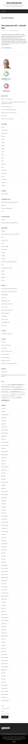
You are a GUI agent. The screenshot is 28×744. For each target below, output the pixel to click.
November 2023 (4, 442)
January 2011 (4, 654)
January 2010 (4, 688)
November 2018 (4, 494)
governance (11, 389)
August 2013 (4, 623)
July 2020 (3, 473)
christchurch (5, 387)
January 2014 (4, 614)
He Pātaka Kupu (4, 294)
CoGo (2, 243)
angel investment (17, 385)
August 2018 (4, 497)
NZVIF (14, 394)
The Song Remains (5, 322)
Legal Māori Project (5, 300)
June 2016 (3, 556)
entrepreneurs (5, 389)
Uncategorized (4, 130)
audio (24, 384)
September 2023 (5, 445)
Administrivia (4, 133)
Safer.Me (3, 255)
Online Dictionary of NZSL (7, 304)
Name (2, 706)
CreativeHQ (12, 387)
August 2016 (4, 549)
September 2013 (5, 620)
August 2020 (4, 470)
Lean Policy (3, 297)
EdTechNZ (3, 342)
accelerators (3, 384)
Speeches (3, 164)
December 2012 (4, 636)
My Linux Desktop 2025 (6, 106)
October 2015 (4, 574)
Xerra (2, 211)
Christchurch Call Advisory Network (9, 288)
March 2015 (3, 583)
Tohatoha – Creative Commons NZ (9, 363)
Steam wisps (4, 115)
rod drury (7, 396)
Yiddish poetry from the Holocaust (9, 112)
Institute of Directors (6, 345)
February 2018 (4, 516)
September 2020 (5, 466)
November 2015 (4, 571)
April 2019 (3, 488)
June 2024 (3, 439)
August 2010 (4, 669)
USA (16, 398)
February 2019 (4, 491)
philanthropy (17, 394)
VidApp (2, 274)
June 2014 (3, 605)
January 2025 (4, 427)
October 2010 (4, 663)
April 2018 (3, 510)
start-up (17, 396)
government (17, 389)
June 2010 (3, 676)
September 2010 (5, 666)
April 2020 (3, 479)
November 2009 (4, 694)
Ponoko (3, 252)
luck (2, 394)
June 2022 (3, 448)
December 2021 (4, 454)
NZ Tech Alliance (5, 354)
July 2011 (3, 642)
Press (2, 161)
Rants (2, 167)
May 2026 (3, 411)
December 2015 (4, 568)
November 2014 (4, 593)
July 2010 (3, 672)
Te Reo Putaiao (4, 319)
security (13, 396)
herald (26, 389)
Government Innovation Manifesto (9, 291)
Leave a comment (14, 30)
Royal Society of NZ (5, 360)
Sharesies (3, 258)
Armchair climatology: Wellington (9, 109)
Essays (2, 139)
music (2, 151)
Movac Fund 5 (4, 249)
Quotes (3, 148)
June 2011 (3, 645)
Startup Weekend (5, 313)
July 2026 (3, 408)
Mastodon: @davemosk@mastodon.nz (9, 222)
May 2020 (3, 476)
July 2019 (3, 485)
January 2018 (4, 519)
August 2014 (4, 599)
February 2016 (4, 565)
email (22, 387)
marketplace (4, 394)
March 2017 (3, 540)
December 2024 (4, 430)
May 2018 (3, 506)
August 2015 (4, 580)
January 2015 (4, 589)
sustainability (4, 398)
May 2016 (3, 559)
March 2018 (3, 513)
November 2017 (4, 525)
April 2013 (3, 626)
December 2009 (4, 691)
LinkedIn (3, 219)
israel (20, 392)
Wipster (3, 280)
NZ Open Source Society (6, 351)
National (10, 394)
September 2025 (5, 414)
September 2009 (5, 700)
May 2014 (3, 608)
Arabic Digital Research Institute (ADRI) (10, 234)
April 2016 (3, 562)
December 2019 (4, 482)
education (18, 387)
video (2, 157)
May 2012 (3, 639)
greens (23, 389)
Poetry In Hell (4, 307)
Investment (4, 173)
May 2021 (3, 460)
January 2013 (4, 633)
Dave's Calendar (4, 193)
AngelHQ (3, 231)
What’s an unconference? (6, 99)
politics (23, 394)
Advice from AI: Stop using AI (7, 118)
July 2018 (3, 500)
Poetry (2, 154)
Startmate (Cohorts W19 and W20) (9, 261)
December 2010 (4, 657)
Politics (3, 176)
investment (15, 392)
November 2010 (4, 660)
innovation (4, 392)
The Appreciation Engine (6, 208)
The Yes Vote (4, 325)
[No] (26, 739)
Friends (3, 142)
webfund (19, 398)
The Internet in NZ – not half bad (13, 26)
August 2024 (4, 436)
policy (21, 394)
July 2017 (3, 534)
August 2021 (4, 457)
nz (12, 394)
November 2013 (4, 617)
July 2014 (3, 602)
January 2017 (4, 546)
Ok (14, 741)
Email (2, 711)
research (3, 396)
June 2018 (3, 503)
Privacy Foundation (5, 357)
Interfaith (3, 182)
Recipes (3, 136)
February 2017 (4, 543)
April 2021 (3, 463)
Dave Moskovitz (14, 2)
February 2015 (4, 586)
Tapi (2, 264)
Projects (3, 185)
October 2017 (4, 528)
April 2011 (3, 648)
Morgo (7, 394)
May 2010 (3, 679)
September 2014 (5, 596)
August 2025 (4, 417)
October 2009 (4, 697)
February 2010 (4, 685)
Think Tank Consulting (6, 333)
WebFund (3, 277)
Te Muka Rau (4, 316)
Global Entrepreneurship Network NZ (9, 202)
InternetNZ (3, 179)
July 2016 (3, 553)
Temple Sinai (4, 371)
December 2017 (4, 522)
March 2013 (3, 629)
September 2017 (5, 531)
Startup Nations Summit (6, 310)
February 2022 (4, 451)
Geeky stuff (3, 170)
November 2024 (4, 433)
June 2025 (3, 420)
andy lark (6, 384)
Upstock (3, 271)
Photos (3, 127)
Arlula (2, 237)
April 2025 (3, 423)
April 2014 (3, 611)
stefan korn (20, 396)
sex (15, 396)
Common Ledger (5, 246)
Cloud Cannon (4, 240)
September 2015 (5, 577)
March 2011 (3, 651)
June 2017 (3, 537)
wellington (5, 400)
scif (9, 396)
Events (2, 145)
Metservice (3, 205)
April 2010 (3, 682)
